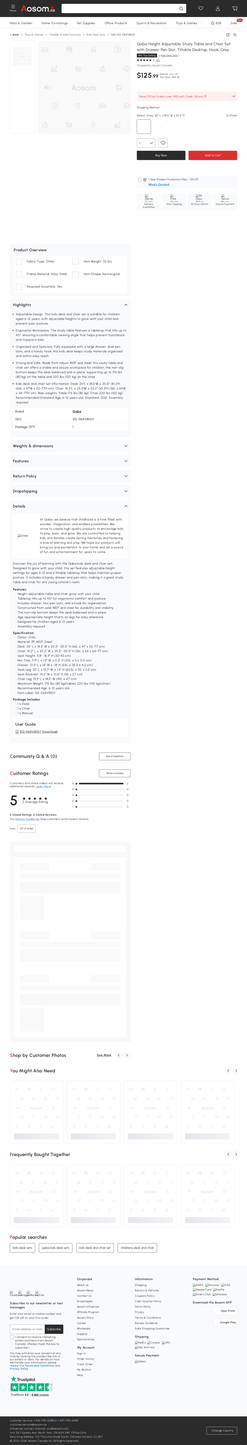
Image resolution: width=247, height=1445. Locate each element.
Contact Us (84, 1296)
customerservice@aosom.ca (28, 1424)
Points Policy (143, 1306)
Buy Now (161, 155)
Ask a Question (115, 756)
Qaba (77, 411)
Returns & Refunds (147, 1290)
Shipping (141, 1285)
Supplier (82, 1334)
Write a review (114, 773)
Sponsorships (86, 1339)
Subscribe (54, 1329)
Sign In (81, 1353)
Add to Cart (213, 155)
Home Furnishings (55, 23)
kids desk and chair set (95, 1248)
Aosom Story (85, 1317)
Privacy (139, 1312)
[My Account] (218, 8)
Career (81, 1323)
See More (104, 1055)
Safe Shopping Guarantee (152, 1328)
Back (16, 34)
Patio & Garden (21, 23)
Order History (86, 1359)
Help (80, 1375)
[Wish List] (201, 8)
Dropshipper (85, 1301)
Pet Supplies (86, 23)
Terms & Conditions (148, 1317)
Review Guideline (146, 1323)
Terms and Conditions (39, 1365)
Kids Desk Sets (95, 34)
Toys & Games (186, 23)
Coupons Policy (145, 1296)
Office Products (116, 23)
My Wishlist (84, 1369)
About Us (83, 1285)
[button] (70, 304)
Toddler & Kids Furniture (65, 34)
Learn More (43, 786)
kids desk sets (22, 1248)
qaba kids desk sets (55, 1248)
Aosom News (85, 1290)
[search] (181, 8)
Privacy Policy (19, 1368)
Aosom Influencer (88, 1306)
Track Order (85, 1364)
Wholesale (84, 1328)
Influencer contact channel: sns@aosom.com (39, 1428)
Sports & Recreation (151, 23)
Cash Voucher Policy (148, 1301)
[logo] (37, 8)
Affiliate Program (88, 1312)
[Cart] (235, 8)
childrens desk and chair (137, 1248)
